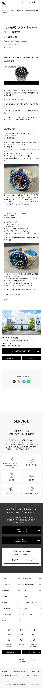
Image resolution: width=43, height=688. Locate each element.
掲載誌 (4, 621)
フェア (25, 608)
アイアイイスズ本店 (11, 45)
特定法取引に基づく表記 (9, 675)
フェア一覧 (10, 10)
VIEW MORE (33, 338)
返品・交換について (8, 590)
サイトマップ (37, 675)
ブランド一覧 (6, 608)
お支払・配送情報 (28, 584)
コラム (25, 590)
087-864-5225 (23, 560)
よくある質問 (6, 584)
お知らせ (4, 596)
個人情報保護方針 (19, 671)
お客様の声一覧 (6, 614)
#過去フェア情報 (21, 41)
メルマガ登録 (25, 675)
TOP (3, 10)
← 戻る (4, 300)
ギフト (25, 596)
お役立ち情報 (27, 578)
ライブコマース (27, 614)
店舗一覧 (4, 602)
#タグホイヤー (9, 41)
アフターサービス (7, 578)
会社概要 (4, 671)
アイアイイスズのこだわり (30, 602)
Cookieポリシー (36, 671)
